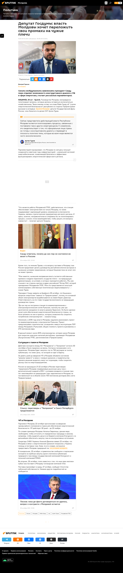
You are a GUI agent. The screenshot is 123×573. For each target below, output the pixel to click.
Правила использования (18, 551)
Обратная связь (42, 553)
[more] (73, 144)
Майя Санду (43, 513)
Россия (28, 513)
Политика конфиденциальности (64, 551)
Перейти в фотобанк (39, 75)
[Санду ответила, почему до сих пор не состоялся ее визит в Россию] (47, 236)
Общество (51, 533)
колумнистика (106, 533)
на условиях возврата (58, 448)
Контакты (39, 551)
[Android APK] (7, 560)
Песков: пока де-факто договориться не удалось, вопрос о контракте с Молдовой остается (43, 502)
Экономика (41, 533)
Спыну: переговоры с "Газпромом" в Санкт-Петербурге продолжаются (46, 409)
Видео (22, 251)
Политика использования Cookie (86, 551)
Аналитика (95, 533)
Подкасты (85, 533)
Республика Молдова (65, 533)
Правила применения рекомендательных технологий (19, 553)
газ (49, 513)
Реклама (30, 551)
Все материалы (22, 86)
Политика (21, 513)
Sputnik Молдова (42, 109)
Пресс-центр (48, 551)
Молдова (35, 513)
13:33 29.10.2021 (23, 39)
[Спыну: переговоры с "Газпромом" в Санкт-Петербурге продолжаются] (47, 393)
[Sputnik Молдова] (9, 4)
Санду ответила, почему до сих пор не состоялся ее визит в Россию (45, 255)
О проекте (5, 551)
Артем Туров (55, 513)
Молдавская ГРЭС (66, 513)
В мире (116, 533)
